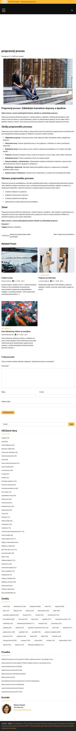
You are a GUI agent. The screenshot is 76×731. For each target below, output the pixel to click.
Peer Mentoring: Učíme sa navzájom (16, 331)
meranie (42, 623)
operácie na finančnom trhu (38, 628)
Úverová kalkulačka (18, 684)
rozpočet (56, 636)
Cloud (3, 459)
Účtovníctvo (5, 564)
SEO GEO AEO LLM (7, 550)
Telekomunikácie (6, 560)
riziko (33, 636)
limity (34, 619)
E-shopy (3, 474)
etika (56, 611)
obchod (20, 628)
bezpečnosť (35, 606)
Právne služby (5, 535)
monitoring (56, 623)
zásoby (7, 645)
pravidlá (36, 632)
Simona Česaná (6, 281)
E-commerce (5, 470)
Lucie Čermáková (43, 281)
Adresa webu (5, 401)
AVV (13, 677)
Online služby (5, 521)
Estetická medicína (7, 481)
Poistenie (4, 528)
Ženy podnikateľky (7, 593)
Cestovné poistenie (7, 456)
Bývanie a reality (6, 449)
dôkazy (18, 611)
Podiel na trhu (7, 278)
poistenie (67, 628)
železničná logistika (36, 645)
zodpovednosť (65, 640)
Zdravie (21, 726)
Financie (5, 726)
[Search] (72, 10)
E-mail (41, 392)
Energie (3, 477)
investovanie (53, 615)
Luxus (3, 513)
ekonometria (43, 611)
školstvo (19, 645)
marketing (8, 623)
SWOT (3, 557)
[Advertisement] (38, 29)
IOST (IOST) (18, 692)
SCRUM (19, 666)
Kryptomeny (5, 510)
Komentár (5, 366)
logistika (46, 619)
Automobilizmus (6, 445)
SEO (13, 724)
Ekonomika (13, 726)
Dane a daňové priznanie (9, 463)
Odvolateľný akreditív (19, 674)
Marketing (58, 726)
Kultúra (65, 726)
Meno (3, 392)
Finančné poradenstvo (8, 488)
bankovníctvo (20, 606)
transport (25, 640)
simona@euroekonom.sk (22, 710)
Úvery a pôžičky (6, 571)
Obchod (3, 517)
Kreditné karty (5, 506)
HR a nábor (5, 328)
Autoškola (37, 724)
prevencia (8, 636)
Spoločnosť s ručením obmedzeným (28, 681)
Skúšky (71, 726)
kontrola (23, 619)
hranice (39, 615)
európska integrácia (11, 615)
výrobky (50, 640)
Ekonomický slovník (7, 334)
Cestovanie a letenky (7, 452)
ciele (48, 606)
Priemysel (21, 688)
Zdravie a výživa (6, 589)
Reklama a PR (21, 724)
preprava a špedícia (14, 227)
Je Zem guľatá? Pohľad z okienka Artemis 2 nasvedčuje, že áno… (34, 659)
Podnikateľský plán (37, 726)
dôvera (30, 611)
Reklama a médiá (6, 546)
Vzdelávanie (45, 275)
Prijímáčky (62, 724)
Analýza (3, 438)
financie (27, 615)
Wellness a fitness (6, 582)
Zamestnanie (5, 585)
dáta (6, 611)
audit (6, 606)
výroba (38, 640)
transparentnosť (10, 640)
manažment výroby (63, 619)
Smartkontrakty (6, 553)
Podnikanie (4, 524)
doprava (59, 606)
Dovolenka (12, 728)
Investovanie (5, 503)
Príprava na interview (47, 278)
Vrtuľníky (30, 724)
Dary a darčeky (6, 467)
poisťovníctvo (9, 632)
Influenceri (4, 499)
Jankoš (20, 56)
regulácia (21, 636)
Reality (45, 724)
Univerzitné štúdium (7, 568)
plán (56, 628)
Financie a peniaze (7, 485)
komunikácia (8, 619)
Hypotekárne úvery (7, 495)
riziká (44, 636)
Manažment (53, 724)
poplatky (23, 632)
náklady (7, 628)
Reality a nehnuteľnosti (8, 542)
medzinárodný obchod (25, 623)
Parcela (19, 670)
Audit (3, 441)
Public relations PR (7, 539)
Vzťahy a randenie (7, 578)
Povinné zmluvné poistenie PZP (11, 531)
